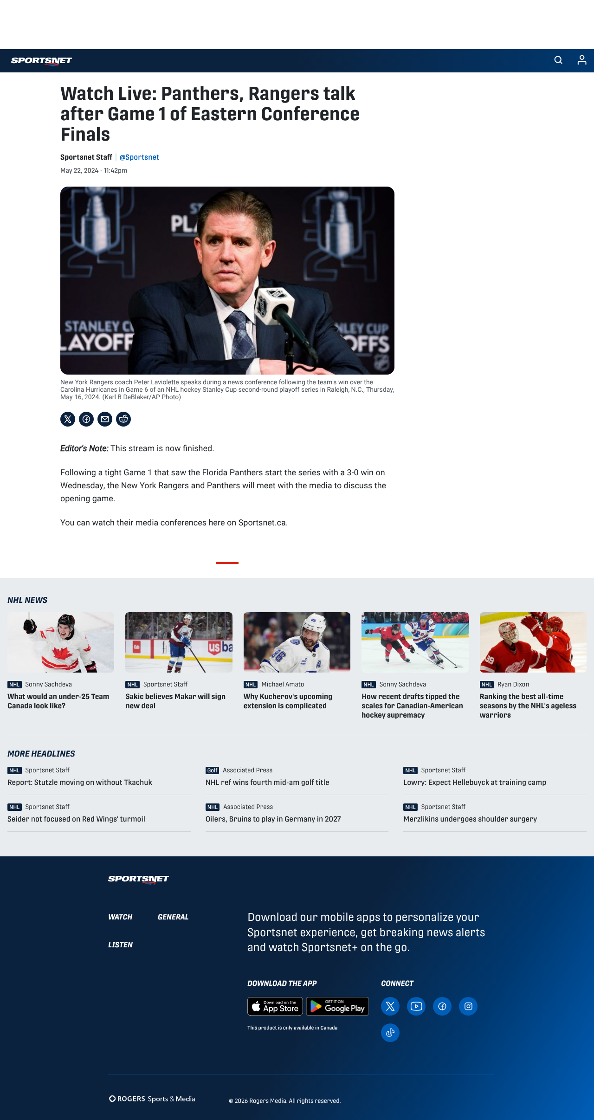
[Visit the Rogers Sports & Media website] (152, 1098)
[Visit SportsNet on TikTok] (390, 1032)
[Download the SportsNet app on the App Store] (275, 1005)
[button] (558, 61)
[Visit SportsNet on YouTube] (416, 1005)
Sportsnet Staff (86, 157)
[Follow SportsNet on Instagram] (468, 1005)
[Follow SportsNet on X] (390, 1005)
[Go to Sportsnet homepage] (41, 62)
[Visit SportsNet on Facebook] (442, 1005)
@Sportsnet (139, 157)
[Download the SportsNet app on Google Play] (337, 1005)
